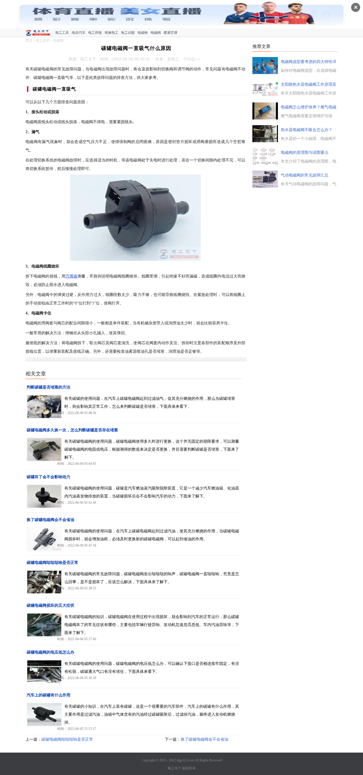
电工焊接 (95, 33)
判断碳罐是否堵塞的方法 (48, 387)
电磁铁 (143, 33)
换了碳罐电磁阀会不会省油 (50, 520)
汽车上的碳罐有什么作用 (48, 695)
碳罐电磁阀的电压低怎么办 (50, 652)
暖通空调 (170, 33)
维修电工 (111, 33)
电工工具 (62, 33)
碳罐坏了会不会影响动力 (48, 477)
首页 (29, 41)
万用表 (71, 276)
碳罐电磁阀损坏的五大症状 (50, 605)
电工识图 (128, 33)
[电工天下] (40, 33)
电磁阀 (156, 33)
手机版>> (191, 59)
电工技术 (43, 41)
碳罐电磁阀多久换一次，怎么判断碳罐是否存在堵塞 (72, 430)
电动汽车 (78, 33)
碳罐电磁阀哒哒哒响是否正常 (52, 562)
